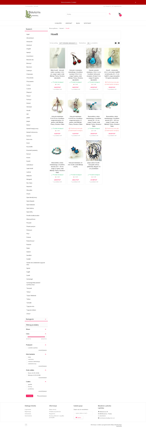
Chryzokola (29, 78)
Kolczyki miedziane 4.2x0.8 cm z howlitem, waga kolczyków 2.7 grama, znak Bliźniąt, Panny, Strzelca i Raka (76, 120)
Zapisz (79, 417)
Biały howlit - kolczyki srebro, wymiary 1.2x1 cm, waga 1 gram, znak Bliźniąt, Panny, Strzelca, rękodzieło (57, 74)
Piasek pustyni (30, 226)
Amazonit (29, 41)
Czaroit (28, 89)
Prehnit (28, 237)
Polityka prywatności (55, 411)
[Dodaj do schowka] (59, 49)
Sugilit (28, 272)
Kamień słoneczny (32, 132)
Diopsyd (28, 92)
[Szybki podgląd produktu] (55, 49)
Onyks (28, 194)
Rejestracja (28, 411)
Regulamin (52, 413)
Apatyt (28, 52)
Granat (28, 103)
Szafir (28, 275)
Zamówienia (28, 416)
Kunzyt (28, 154)
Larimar (28, 172)
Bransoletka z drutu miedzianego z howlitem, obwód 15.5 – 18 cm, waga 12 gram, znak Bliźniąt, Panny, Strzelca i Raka (57, 174)
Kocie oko (29, 139)
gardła (30, 384)
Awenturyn (29, 56)
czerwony (31, 359)
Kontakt (69, 23)
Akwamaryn (30, 38)
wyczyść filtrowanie (42, 395)
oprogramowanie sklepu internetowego (112, 424)
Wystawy (87, 23)
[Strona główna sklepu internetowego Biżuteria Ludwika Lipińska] (33, 14)
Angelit (28, 49)
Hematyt (29, 107)
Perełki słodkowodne (32, 215)
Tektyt (28, 292)
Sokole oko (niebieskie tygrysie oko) (35, 263)
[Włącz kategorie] (46, 319)
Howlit (28, 110)
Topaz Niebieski (31, 295)
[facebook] (26, 425)
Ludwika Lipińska (33, 348)
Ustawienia (28, 413)
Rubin (28, 248)
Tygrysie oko (30, 306)
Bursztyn (29, 67)
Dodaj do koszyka (58, 89)
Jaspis (28, 121)
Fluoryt (28, 96)
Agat (27, 34)
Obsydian (29, 190)
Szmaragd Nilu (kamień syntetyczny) (33, 283)
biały (29, 357)
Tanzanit (29, 288)
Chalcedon (29, 74)
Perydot (28, 223)
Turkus (28, 299)
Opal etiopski (30, 201)
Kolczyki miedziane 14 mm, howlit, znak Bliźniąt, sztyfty (75, 164)
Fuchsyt (28, 99)
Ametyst (29, 45)
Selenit (28, 252)
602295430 (102, 416)
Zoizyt (28, 313)
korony (30, 386)
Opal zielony (30, 208)
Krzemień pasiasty (32, 150)
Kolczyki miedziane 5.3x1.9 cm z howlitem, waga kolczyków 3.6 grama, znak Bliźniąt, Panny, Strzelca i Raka (57, 120)
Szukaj (30, 395)
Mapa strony (52, 409)
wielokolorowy (32, 363)
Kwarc (28, 157)
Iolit (27, 114)
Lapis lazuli (29, 168)
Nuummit (29, 186)
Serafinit (29, 255)
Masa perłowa (30, 219)
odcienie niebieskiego (34, 361)
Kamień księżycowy (32, 128)
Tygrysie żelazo (31, 310)
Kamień (29, 29)
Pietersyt (29, 230)
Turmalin (29, 303)
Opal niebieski (30, 204)
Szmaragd (29, 279)
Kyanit (28, 161)
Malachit (29, 175)
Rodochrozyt (30, 241)
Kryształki (29, 146)
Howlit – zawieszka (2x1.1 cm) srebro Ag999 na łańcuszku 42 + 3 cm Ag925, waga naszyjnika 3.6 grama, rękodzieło (112, 74)
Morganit (29, 179)
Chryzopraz (30, 81)
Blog (78, 23)
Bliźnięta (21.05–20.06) (34, 375)
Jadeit (28, 117)
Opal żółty (29, 212)
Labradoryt (29, 165)
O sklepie (58, 23)
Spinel (28, 268)
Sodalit (28, 259)
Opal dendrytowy (31, 197)
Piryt (27, 233)
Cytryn (28, 85)
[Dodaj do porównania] (63, 49)
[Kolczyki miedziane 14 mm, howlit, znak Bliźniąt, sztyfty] (75, 150)
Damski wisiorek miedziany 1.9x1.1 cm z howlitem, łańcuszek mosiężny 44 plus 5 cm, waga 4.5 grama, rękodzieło (94, 81)
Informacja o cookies (96, 424)
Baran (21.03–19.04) (33, 373)
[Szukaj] (109, 13)
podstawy (31, 389)
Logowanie (28, 409)
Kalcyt (28, 125)
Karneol (28, 136)
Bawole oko (30, 59)
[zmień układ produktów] (115, 43)
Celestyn (29, 70)
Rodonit (28, 244)
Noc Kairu (29, 183)
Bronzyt (28, 63)
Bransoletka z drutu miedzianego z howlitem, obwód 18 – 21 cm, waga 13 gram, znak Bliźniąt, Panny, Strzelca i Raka (94, 128)
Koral (27, 143)
